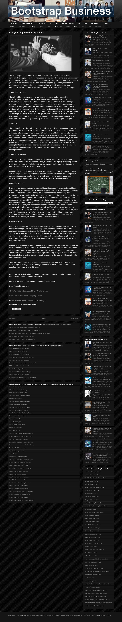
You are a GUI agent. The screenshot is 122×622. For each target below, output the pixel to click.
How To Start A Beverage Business (19, 477)
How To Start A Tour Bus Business (18, 497)
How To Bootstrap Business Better (18, 488)
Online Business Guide (91, 556)
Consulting (13, 23)
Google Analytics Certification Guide (95, 596)
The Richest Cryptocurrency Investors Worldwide (22, 363)
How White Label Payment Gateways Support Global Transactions (100, 86)
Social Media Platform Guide (93, 543)
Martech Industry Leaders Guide (94, 487)
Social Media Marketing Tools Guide (95, 506)
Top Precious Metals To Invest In (18, 410)
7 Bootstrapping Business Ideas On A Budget (21, 336)
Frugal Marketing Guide (15, 398)
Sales (68, 26)
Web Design (95, 23)
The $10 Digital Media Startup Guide (96, 478)
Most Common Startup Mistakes (18, 416)
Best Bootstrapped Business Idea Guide (97, 559)
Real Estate (58, 26)
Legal (33, 615)
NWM (41, 615)
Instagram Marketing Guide (93, 534)
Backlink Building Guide (92, 496)
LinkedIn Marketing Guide (92, 537)
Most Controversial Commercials (18, 404)
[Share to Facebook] (18, 309)
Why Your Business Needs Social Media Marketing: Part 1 (102, 454)
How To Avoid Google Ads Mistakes (19, 374)
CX (45, 615)
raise (38, 85)
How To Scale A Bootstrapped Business (20, 494)
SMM (84, 615)
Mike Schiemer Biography (100, 146)
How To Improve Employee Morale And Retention (29, 291)
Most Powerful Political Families (18, 456)
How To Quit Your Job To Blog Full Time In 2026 (101, 402)
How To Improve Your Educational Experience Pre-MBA (102, 441)
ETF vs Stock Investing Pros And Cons (20, 366)
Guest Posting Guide (91, 581)
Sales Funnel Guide (90, 509)
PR (79, 23)
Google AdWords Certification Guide (95, 590)
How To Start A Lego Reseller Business (20, 462)
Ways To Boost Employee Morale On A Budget (28, 300)
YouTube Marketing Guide (92, 524)
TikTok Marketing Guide (92, 540)
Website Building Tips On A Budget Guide (97, 599)
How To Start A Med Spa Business (18, 485)
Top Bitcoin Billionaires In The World (19, 360)
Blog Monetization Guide (92, 484)
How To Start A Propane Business (18, 471)
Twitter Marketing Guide (92, 515)
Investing (32, 26)
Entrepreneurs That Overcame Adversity (20, 468)
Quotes (63, 615)
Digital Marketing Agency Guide (94, 568)
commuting (37, 229)
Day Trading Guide (14, 430)
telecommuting (45, 140)
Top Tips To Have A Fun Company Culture (26, 296)
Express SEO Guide (91, 546)
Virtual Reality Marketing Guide (94, 512)
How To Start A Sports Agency (17, 474)
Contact (105, 23)
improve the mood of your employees (38, 262)
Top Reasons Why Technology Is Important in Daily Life (24, 327)
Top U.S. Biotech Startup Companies (19, 401)
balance (34, 164)
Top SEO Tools (13, 453)
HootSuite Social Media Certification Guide (97, 584)
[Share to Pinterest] (20, 309)
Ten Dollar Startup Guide (16, 387)
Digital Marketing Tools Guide (93, 503)
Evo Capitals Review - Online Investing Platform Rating (101, 312)
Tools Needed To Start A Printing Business (21, 491)
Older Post (74, 318)
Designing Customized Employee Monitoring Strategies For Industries (102, 73)
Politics (89, 615)
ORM (85, 23)
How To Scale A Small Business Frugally (20, 371)
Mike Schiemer (27, 615)
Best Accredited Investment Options (19, 354)
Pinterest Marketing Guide (92, 531)
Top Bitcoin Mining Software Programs (19, 395)
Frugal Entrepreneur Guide (93, 475)
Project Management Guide (93, 574)
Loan (89, 26)
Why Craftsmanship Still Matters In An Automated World (24, 330)
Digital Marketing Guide (92, 490)
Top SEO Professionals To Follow (18, 439)
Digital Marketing (26, 23)
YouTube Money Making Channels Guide (97, 571)
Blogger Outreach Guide (92, 500)
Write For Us (69, 615)
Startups (12, 26)
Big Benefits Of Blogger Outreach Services (21, 442)
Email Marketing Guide (91, 493)
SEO (56, 23)
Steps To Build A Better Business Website (21, 433)
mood (65, 250)
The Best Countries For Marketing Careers (21, 459)
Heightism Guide (90, 577)
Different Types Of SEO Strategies (18, 390)
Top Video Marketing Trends (17, 424)
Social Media (40, 23)
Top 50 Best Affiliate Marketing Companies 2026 (101, 367)
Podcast (49, 615)
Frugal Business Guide (91, 565)
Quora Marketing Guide (92, 518)
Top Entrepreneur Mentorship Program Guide (98, 602)
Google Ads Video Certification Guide (96, 593)
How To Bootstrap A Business (17, 451)
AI (93, 615)
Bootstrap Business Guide (92, 472)
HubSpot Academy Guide (92, 587)
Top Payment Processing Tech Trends (19, 407)
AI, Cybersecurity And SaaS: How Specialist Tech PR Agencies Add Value (29, 333)
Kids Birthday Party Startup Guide (18, 465)
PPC (50, 23)
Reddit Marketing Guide (92, 521)
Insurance (98, 26)
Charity (102, 615)
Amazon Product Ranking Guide (18, 392)
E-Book (58, 615)
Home (44, 318)
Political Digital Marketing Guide (94, 606)
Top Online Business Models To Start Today (21, 445)
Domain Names (78, 615)
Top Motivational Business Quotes (18, 480)
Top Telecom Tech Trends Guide (94, 549)
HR (82, 26)
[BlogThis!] (14, 309)
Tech (49, 26)
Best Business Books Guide (93, 562)
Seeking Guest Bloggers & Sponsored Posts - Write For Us (102, 109)
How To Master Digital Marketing (18, 369)
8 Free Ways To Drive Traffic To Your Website (22, 339)
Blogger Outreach (68, 23)
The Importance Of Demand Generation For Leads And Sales (102, 378)
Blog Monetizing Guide (15, 427)
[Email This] (13, 309)
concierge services (20, 174)
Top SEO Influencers (15, 421)
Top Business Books (15, 419)
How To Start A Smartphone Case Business (21, 500)
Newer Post (13, 318)
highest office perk (40, 104)
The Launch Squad (63, 209)
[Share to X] (16, 309)
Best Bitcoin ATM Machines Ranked (19, 348)
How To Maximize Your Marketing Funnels (21, 413)
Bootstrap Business (17, 615)
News (37, 615)
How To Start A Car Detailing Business (19, 483)
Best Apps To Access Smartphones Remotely (22, 357)
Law (107, 26)
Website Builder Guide (91, 481)
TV (54, 615)
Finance (22, 26)
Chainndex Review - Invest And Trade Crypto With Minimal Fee (101, 325)
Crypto (41, 26)
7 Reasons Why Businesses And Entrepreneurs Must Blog (102, 36)
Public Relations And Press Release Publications (22, 377)
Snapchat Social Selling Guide (94, 528)
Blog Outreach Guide (91, 552)
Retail (75, 26)
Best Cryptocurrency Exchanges (18, 351)
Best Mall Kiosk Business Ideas (18, 448)
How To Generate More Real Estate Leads (21, 436)
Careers (97, 615)
